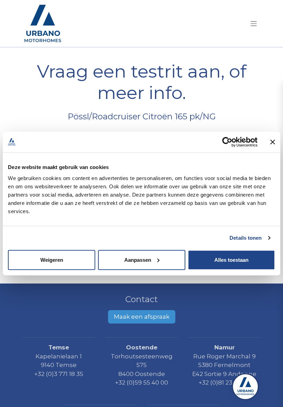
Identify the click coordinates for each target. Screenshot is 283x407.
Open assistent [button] (245, 386)
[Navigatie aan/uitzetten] (254, 23)
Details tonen (246, 238)
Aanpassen (137, 259)
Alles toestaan (231, 259)
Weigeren (51, 259)
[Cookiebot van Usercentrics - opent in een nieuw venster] (227, 142)
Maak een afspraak (141, 316)
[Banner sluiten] (272, 142)
